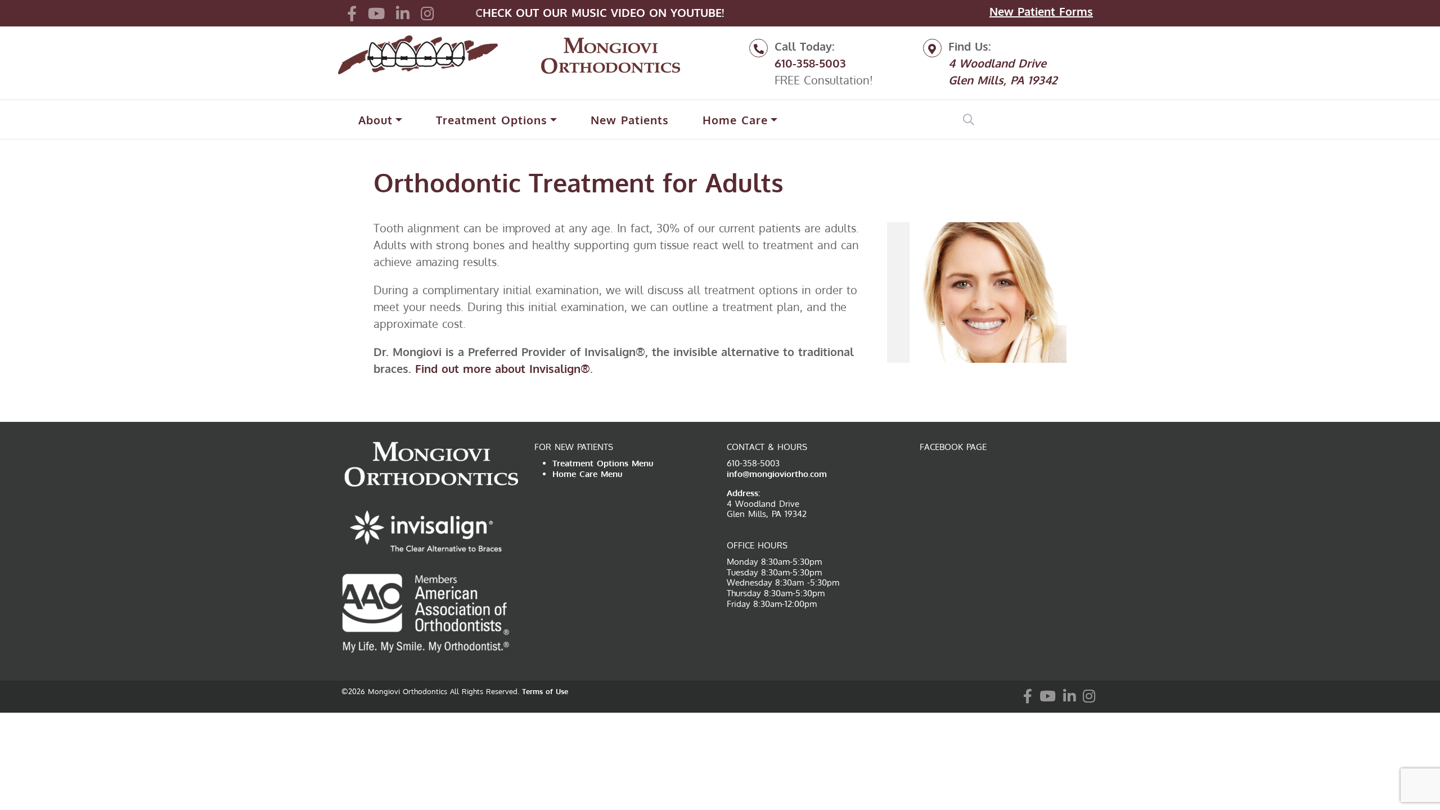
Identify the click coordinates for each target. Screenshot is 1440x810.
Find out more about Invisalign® (502, 368)
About (375, 119)
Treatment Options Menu (603, 463)
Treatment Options (491, 119)
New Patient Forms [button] (1041, 11)
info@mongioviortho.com (777, 474)
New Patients (630, 119)
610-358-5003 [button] (810, 63)
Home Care (735, 119)
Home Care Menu (587, 474)
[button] (352, 12)
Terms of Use (545, 691)
